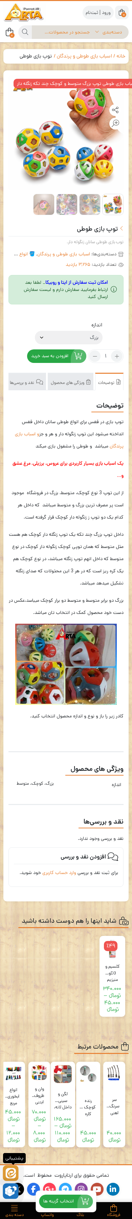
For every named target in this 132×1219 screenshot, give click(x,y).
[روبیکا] (10, 1191)
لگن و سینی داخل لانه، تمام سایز (63, 1097)
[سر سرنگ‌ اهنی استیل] (114, 1072)
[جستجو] (25, 32)
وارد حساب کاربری (59, 872)
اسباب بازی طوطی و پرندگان (84, 56)
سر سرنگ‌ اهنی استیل (114, 1103)
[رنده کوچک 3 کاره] (88, 1073)
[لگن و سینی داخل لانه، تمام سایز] (63, 1074)
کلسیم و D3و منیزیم (112, 969)
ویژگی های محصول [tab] (68, 383)
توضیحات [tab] (106, 383)
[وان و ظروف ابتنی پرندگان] (39, 1072)
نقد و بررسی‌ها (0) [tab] (19, 383)
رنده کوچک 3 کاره (88, 1104)
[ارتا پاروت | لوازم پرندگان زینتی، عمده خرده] (30, 12)
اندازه (96, 324)
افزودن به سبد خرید (49, 356)
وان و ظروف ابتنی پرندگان (39, 1092)
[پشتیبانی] (10, 1173)
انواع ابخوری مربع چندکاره (13, 1093)
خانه (120, 56)
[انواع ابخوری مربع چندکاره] (13, 1073)
